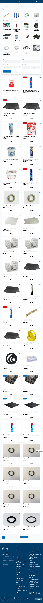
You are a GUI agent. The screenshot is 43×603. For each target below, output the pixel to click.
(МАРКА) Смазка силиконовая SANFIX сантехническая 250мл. (30, 160)
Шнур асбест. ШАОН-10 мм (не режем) (10, 274)
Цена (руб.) (24, 64)
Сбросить (16, 71)
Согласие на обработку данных (8, 558)
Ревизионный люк (32, 562)
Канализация (18, 572)
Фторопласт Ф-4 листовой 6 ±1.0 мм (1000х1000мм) (10, 229)
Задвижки (18, 568)
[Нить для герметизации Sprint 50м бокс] (11, 83)
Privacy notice (40, 451)
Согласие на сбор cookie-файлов (8, 560)
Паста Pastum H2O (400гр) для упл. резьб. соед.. (11, 160)
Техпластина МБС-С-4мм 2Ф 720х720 (30, 411)
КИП (17, 574)
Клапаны (17, 576)
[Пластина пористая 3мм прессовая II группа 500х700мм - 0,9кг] (32, 381)
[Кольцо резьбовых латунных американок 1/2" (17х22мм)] (32, 496)
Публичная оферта (5, 562)
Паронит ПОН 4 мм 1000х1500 (9, 113)
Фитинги (30, 590)
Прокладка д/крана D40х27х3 (9, 526)
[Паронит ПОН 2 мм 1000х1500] (32, 105)
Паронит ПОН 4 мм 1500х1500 (29, 274)
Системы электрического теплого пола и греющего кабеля (34, 571)
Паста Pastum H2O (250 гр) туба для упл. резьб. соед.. (11, 137)
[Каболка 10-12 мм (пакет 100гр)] (32, 358)
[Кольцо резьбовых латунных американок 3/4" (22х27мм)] (11, 496)
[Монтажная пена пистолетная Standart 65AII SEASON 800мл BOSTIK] (32, 174)
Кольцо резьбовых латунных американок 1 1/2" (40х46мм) (31, 458)
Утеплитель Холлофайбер (34, 586)
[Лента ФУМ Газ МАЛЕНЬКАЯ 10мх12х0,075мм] (32, 335)
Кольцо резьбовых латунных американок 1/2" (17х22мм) (31, 504)
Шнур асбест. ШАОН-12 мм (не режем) (30, 251)
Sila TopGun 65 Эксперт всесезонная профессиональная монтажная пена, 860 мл (31, 91)
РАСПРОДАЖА (18, 552)
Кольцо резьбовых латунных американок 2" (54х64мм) (11, 458)
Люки (17, 582)
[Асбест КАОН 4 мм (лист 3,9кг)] (32, 220)
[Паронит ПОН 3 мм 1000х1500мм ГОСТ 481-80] (11, 289)
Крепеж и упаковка (20, 580)
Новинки (17, 549)
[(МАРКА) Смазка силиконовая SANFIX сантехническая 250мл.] (32, 151)
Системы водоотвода (33, 564)
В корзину (11, 95)
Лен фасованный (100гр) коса (29, 320)
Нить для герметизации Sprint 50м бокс (10, 90)
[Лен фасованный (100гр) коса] (32, 312)
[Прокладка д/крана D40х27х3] (11, 519)
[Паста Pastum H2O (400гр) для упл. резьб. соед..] (11, 151)
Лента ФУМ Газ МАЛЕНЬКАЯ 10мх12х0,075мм (28, 343)
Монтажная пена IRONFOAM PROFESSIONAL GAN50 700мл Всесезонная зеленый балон (31, 298)
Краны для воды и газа (20, 578)
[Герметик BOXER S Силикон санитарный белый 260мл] (32, 427)
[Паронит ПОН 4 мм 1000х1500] (11, 105)
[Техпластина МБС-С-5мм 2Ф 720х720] (11, 404)
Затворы (17, 570)
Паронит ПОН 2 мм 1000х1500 (29, 113)
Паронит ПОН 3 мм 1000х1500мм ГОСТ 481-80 (10, 298)
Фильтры (31, 588)
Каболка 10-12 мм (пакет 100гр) (29, 365)
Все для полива (19, 559)
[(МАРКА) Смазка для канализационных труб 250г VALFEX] (11, 174)
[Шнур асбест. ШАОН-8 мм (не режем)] (11, 243)
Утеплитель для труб (33, 584)
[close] (42, 451)
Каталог (7, 6)
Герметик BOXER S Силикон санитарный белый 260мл (31, 435)
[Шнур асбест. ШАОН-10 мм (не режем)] (11, 266)
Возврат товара (5, 564)
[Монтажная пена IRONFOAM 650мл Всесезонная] (11, 312)
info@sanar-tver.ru (5, 554)
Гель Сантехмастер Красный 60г (29, 136)
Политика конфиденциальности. (17, 600)
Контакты (4, 566)
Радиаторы (31, 560)
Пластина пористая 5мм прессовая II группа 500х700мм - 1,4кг (10, 389)
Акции (17, 548)
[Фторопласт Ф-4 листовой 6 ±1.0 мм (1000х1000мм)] (11, 220)
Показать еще (24, 536)
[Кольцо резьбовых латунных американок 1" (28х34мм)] (32, 473)
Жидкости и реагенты (20, 566)
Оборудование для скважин (21, 590)
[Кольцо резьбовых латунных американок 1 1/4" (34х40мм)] (11, 473)
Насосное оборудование (21, 586)
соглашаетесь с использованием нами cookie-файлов (11, 599)
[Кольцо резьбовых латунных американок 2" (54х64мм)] (11, 450)
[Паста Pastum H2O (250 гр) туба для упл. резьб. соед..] (11, 128)
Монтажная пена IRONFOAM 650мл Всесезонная (9, 320)
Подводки (18, 592)
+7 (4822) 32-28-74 (5, 552)
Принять (38, 599)
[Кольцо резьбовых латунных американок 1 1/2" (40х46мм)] (32, 450)
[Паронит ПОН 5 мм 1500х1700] (11, 335)
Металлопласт (19, 584)
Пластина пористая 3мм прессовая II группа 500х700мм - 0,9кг (30, 389)
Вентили (17, 554)
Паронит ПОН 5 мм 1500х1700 (9, 342)
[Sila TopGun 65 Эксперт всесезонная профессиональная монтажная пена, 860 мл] (32, 83)
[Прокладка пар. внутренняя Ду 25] (32, 197)
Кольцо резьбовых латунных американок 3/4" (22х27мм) (11, 504)
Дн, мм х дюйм (5, 64)
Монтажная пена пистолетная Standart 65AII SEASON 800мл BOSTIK (30, 183)
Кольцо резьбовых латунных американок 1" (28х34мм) (31, 481)
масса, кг (23, 59)
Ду (3, 59)
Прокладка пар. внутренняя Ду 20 (9, 205)
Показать (7, 71)
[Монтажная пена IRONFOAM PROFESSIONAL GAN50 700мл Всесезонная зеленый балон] (32, 289)
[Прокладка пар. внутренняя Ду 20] (11, 197)
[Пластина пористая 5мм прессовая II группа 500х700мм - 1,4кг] (11, 381)
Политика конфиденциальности (8, 556)
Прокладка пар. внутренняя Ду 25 (29, 205)
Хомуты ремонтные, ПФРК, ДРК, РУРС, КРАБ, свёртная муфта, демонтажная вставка (35, 593)
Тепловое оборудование (34, 579)
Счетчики (31, 577)
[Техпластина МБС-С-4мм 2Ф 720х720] (32, 404)
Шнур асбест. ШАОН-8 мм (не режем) (10, 251)
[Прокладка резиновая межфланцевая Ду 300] (11, 358)
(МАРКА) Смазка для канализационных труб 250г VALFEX (10, 183)
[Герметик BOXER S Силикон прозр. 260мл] (11, 427)
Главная (3, 6)
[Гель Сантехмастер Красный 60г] (32, 128)
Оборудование (19, 588)
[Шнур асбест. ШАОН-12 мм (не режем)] (32, 243)
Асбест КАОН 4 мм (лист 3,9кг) (29, 228)
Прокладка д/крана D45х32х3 (29, 526)
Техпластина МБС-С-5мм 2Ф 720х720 (10, 411)
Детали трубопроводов (20, 564)
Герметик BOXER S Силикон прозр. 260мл (11, 434)
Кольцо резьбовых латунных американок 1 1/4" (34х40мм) (11, 481)
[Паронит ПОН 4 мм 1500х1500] (32, 266)
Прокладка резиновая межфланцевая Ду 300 (11, 366)
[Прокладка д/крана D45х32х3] (32, 519)
